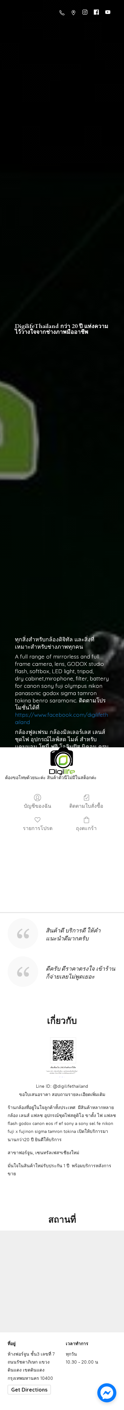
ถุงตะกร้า (86, 828)
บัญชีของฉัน (37, 806)
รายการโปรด (37, 828)
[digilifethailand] (62, 762)
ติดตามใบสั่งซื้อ (86, 806)
